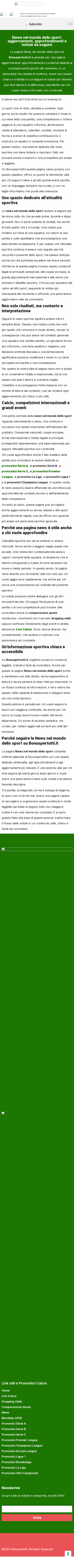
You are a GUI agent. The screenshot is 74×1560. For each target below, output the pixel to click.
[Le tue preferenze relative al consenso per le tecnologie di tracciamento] (68, 1554)
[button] (6, 23)
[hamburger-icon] (70, 24)
